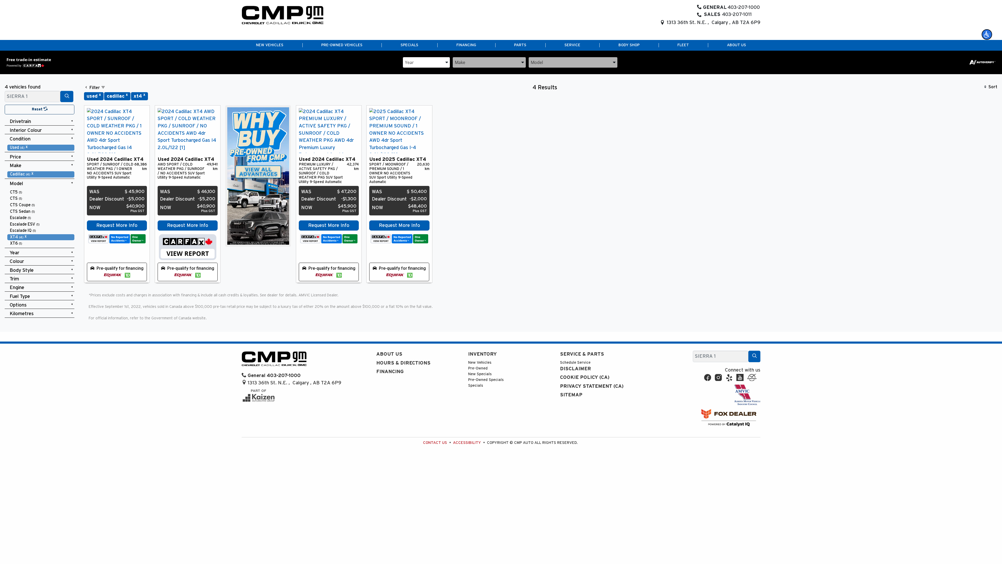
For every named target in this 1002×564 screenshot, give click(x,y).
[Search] (66, 96)
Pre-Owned (478, 368)
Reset (38, 109)
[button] (987, 34)
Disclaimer (575, 368)
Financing (390, 371)
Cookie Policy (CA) (585, 377)
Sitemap (571, 394)
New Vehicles (479, 363)
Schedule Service (575, 363)
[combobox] (426, 62)
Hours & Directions (403, 363)
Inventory (482, 354)
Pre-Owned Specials (486, 380)
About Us (389, 354)
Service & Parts (582, 354)
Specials (475, 385)
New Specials (480, 374)
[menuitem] (41, 147)
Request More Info (117, 225)
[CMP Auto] (283, 15)
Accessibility (467, 443)
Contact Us (435, 443)
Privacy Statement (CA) (592, 386)
